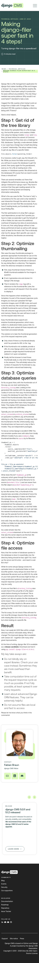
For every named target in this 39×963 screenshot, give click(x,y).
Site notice (14, 939)
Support (5, 939)
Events (3, 884)
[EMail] (7, 776)
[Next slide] (34, 797)
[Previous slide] (29, 797)
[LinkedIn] (15, 776)
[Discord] (22, 776)
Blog (3, 881)
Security (4, 887)
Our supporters (7, 891)
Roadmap (5, 905)
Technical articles (17, 69)
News (4, 69)
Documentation (7, 901)
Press (22, 939)
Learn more (13, 849)
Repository (5, 908)
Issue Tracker (6, 911)
